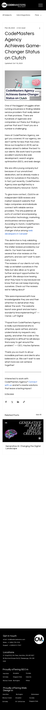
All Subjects (7, 15)
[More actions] (39, 28)
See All (38, 415)
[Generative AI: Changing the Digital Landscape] (23, 430)
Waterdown (35, 694)
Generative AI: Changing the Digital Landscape (23, 447)
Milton (28, 680)
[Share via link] (24, 402)
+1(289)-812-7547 (15, 645)
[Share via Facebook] (6, 402)
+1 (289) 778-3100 (14, 642)
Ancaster (18, 698)
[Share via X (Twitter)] (12, 402)
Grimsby (5, 701)
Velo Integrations (23, 15)
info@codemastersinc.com (16, 639)
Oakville (28, 677)
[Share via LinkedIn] (18, 402)
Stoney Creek (7, 698)
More (37, 15)
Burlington (19, 694)
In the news (9, 394)
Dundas (31, 698)
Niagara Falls (33, 701)
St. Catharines (20, 701)
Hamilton (6, 694)
